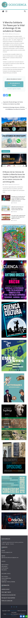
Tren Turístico (4, 576)
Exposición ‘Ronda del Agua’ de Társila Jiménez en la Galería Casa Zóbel (13, 103)
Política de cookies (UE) (6, 600)
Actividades (5, 168)
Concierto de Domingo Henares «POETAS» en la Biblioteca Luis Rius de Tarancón (14, 108)
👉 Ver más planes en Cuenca (14, 84)
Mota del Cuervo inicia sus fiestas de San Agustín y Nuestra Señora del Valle (17, 208)
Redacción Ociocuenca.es (15, 34)
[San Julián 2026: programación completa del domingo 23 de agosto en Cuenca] (5, 218)
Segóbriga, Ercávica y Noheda (8, 581)
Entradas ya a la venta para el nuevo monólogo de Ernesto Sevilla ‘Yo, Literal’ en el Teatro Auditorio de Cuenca (18, 198)
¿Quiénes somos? (5, 589)
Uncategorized (6, 19)
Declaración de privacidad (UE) (8, 595)
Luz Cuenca (4, 580)
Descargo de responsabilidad (8, 597)
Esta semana (4, 566)
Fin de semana (4, 568)
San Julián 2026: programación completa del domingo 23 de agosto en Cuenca (18, 217)
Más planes (4, 569)
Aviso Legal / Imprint (6, 592)
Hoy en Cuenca (4, 564)
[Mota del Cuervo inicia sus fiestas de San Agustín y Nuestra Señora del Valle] (5, 209)
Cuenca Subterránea (6, 578)
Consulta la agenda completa (14, 88)
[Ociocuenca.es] (3, 11)
